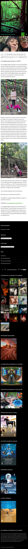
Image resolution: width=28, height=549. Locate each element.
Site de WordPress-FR (5, 263)
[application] (14, 269)
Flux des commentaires (6, 260)
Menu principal (26, 34)
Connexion (3, 255)
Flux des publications (5, 258)
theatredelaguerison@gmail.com (14, 203)
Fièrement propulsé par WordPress (7, 547)
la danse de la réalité (5, 229)
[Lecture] (2, 269)
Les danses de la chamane (8, 34)
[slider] (25, 269)
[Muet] (21, 269)
